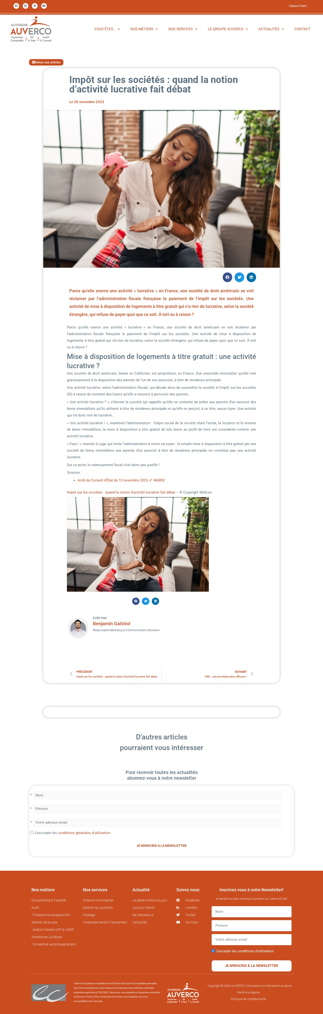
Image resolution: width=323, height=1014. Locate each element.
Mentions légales (248, 992)
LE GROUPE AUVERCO (225, 29)
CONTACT (302, 29)
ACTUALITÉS (268, 29)
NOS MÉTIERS (142, 29)
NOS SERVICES (180, 29)
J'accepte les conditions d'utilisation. (245, 951)
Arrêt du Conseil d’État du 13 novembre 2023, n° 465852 (121, 480)
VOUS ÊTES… (104, 29)
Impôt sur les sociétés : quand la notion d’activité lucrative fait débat (121, 492)
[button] (227, 277)
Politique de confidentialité (248, 999)
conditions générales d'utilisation (84, 833)
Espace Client (297, 6)
